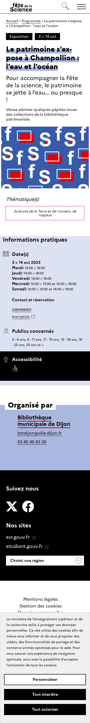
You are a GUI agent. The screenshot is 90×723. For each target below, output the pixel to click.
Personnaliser (45, 679)
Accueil (12, 21)
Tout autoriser (45, 709)
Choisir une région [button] (26, 560)
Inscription (21, 316)
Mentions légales (40, 599)
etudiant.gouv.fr (25, 546)
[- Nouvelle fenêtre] (12, 507)
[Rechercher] (65, 6)
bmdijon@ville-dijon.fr (40, 433)
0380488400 (21, 309)
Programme (31, 21)
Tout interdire (45, 694)
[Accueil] (21, 8)
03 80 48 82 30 (32, 441)
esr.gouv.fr (18, 537)
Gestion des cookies (40, 606)
